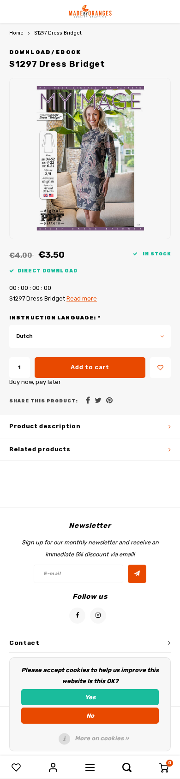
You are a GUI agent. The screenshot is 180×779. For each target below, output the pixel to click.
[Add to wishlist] (160, 367)
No (90, 715)
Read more (81, 298)
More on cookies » (102, 738)
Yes (90, 697)
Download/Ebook (45, 52)
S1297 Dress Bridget (58, 33)
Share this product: (43, 400)
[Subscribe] (137, 574)
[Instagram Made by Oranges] (98, 616)
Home (16, 33)
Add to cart (90, 367)
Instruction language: (54, 318)
